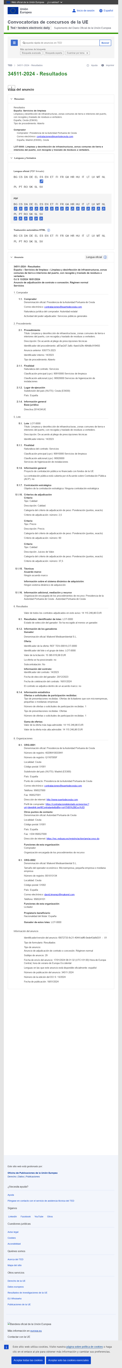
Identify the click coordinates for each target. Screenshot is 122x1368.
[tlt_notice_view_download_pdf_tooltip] (15, 208)
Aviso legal (13, 1232)
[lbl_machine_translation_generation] (48, 230)
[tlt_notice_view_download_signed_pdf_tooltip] (41, 181)
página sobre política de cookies (84, 1346)
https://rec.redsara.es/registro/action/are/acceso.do (73, 838)
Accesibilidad (14, 1244)
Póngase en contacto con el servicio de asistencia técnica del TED (41, 1201)
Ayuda (11, 1195)
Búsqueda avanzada (31, 53)
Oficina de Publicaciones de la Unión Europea (33, 1173)
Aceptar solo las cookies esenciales (68, 1360)
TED (10, 65)
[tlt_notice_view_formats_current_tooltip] (105, 257)
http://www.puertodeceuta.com (62, 799)
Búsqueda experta (53, 53)
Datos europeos (16, 1287)
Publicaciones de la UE (19, 1304)
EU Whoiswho (15, 1298)
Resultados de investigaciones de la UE (27, 1292)
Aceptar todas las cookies (28, 1360)
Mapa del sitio (15, 1265)
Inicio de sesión (86, 10)
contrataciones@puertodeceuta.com (55, 136)
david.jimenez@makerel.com (59, 894)
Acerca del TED (15, 1259)
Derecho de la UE (16, 1281)
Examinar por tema (76, 53)
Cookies (12, 1238)
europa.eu (36, 1330)
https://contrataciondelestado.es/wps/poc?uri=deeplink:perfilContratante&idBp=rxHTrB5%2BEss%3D (56, 806)
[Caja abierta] (11, 88)
